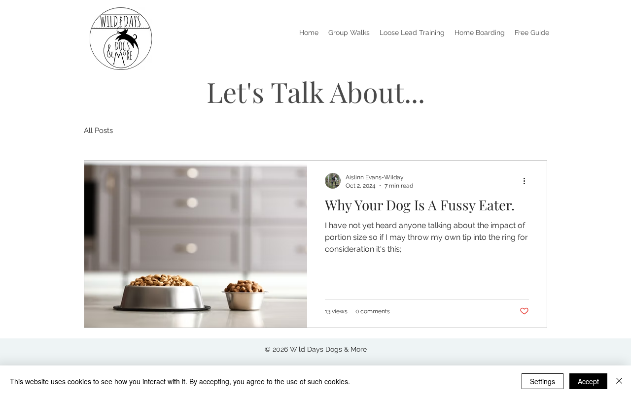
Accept (588, 381)
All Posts (98, 130)
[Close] (619, 381)
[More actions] (527, 181)
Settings (542, 381)
